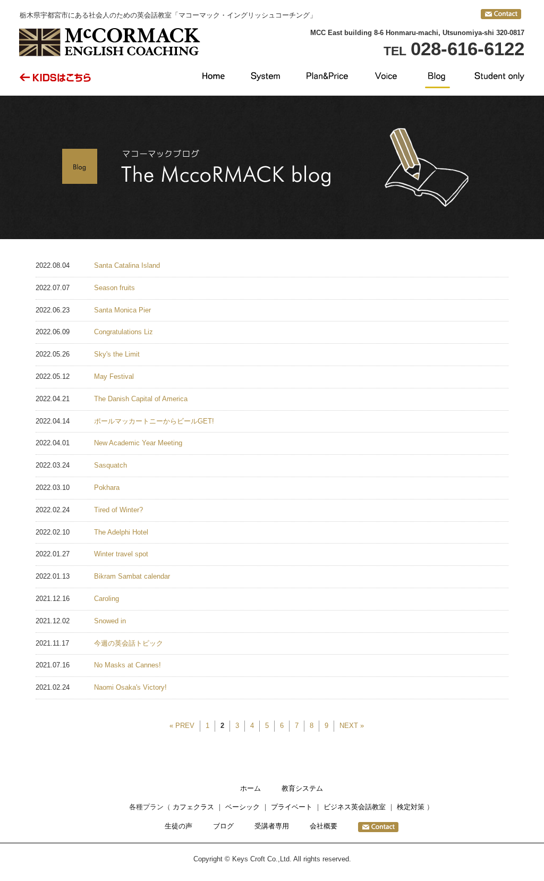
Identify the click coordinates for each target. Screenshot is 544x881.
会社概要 (323, 826)
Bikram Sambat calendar (132, 576)
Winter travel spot (121, 554)
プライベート (291, 807)
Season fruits (114, 288)
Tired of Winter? (118, 510)
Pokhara (107, 488)
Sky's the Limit (117, 354)
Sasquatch (110, 465)
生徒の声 (178, 826)
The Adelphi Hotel (121, 532)
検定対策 (410, 807)
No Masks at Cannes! (127, 665)
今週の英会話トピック (128, 643)
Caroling (106, 599)
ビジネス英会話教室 (355, 807)
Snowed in (110, 621)
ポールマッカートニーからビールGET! (154, 421)
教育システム (302, 788)
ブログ (223, 826)
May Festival (114, 376)
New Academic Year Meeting (138, 443)
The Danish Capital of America (141, 399)
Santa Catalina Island (127, 265)
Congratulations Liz (123, 332)
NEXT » (351, 726)
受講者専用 (271, 826)
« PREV (181, 726)
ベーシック (242, 807)
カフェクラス (193, 807)
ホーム (250, 788)
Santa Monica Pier (122, 310)
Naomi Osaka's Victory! (130, 687)
